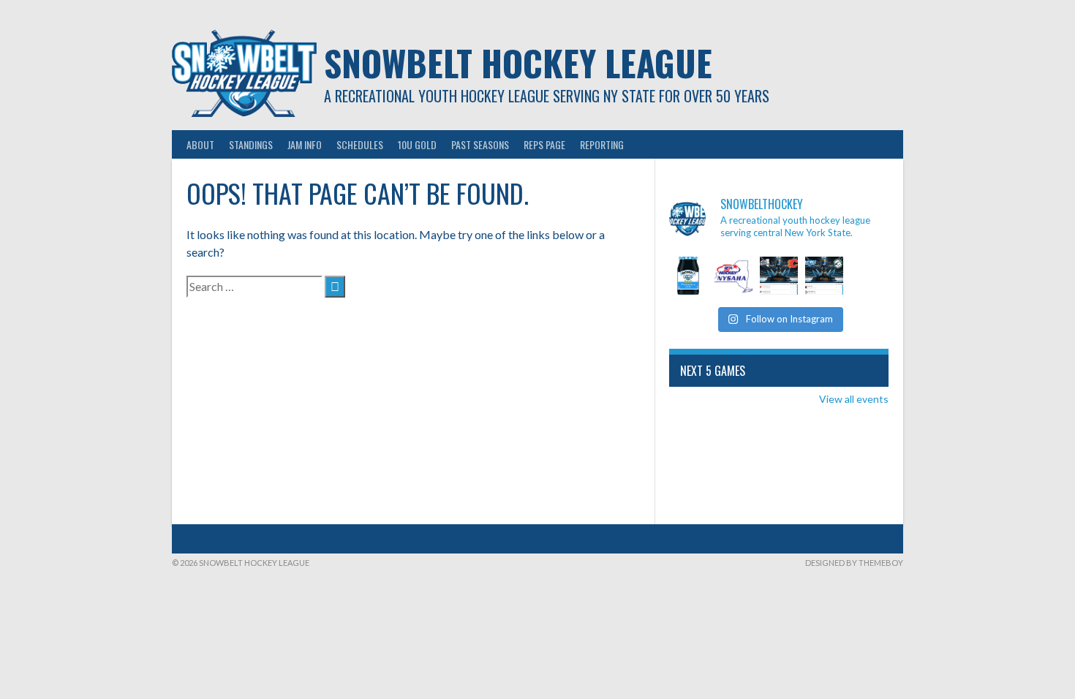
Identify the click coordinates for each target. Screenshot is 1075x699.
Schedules (359, 144)
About (200, 144)
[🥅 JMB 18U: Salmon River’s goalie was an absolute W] (869, 276)
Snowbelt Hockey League (518, 62)
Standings (251, 144)
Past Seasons (480, 144)
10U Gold (417, 144)
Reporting (602, 144)
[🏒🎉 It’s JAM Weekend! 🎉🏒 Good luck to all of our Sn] (688, 276)
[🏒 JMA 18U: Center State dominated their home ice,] (824, 276)
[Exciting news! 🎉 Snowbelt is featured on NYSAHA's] (733, 276)
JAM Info (304, 144)
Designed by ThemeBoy (854, 562)
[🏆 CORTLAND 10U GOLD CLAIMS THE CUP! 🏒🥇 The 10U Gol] (779, 276)
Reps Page (544, 144)
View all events (854, 399)
